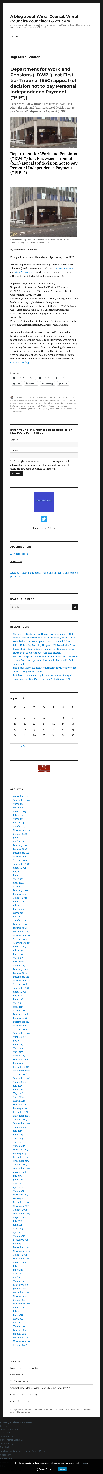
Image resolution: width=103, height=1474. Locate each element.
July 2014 (18, 1176)
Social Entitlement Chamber (61, 409)
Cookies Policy (76, 1409)
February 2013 (20, 1239)
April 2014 (18, 1187)
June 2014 (18, 1179)
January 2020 (20, 928)
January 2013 (20, 1243)
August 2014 (19, 1172)
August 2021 (19, 867)
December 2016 (21, 1067)
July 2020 (18, 905)
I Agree (62, 1469)
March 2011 (19, 1326)
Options (3, 1426)
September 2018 (21, 988)
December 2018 (21, 976)
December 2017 (21, 1021)
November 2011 (21, 1296)
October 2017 (20, 1029)
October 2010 (20, 1345)
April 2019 (18, 961)
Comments (16, 1374)
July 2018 (18, 995)
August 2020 (19, 901)
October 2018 (20, 984)
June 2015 (18, 1134)
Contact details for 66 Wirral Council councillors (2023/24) (40, 1388)
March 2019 (19, 965)
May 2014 (18, 1183)
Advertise (15, 1361)
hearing (54, 403)
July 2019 (18, 950)
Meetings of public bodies (24, 1368)
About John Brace (20, 1401)
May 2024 (18, 803)
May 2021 (18, 879)
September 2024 (22, 800)
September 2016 (21, 1078)
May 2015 (18, 1138)
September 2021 (21, 864)
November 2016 (21, 1070)
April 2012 (18, 1277)
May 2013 (18, 1228)
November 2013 (21, 1206)
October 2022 (20, 834)
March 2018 (19, 1010)
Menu (16, 36)
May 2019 (18, 958)
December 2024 (21, 796)
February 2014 (20, 1194)
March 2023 (19, 826)
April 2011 (18, 1322)
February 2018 (20, 1014)
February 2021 (20, 890)
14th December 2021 (63, 268)
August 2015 (19, 1127)
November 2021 (21, 856)
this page (83, 1463)
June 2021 (18, 875)
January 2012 (20, 1288)
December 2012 (21, 1247)
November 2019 (21, 935)
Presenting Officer (27, 409)
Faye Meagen (28, 403)
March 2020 (19, 920)
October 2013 (20, 1209)
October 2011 (20, 1300)
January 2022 (20, 849)
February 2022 (20, 845)
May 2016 (18, 1093)
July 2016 (18, 1085)
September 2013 (21, 1213)
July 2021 (18, 871)
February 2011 (20, 1330)
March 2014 (19, 1191)
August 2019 (19, 946)
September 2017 (21, 1033)
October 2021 (20, 860)
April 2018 (18, 1006)
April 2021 (18, 882)
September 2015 (21, 1123)
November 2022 (21, 830)
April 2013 (18, 1232)
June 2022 (18, 837)
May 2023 (18, 819)
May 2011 (18, 1318)
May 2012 (18, 1273)
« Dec (24, 746)
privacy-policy (6, 1436)
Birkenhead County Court (61, 397)
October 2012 (20, 1254)
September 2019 (21, 943)
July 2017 (17, 1040)
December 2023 (21, 807)
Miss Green (30, 406)
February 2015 (20, 1149)
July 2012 (18, 1266)
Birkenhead (44, 397)
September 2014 (21, 1168)
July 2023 (18, 815)
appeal (13, 400)
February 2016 (20, 1104)
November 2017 (21, 1025)
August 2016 (19, 1082)
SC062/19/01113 (42, 409)
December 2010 (21, 1337)
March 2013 (19, 1236)
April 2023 (18, 822)
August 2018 (19, 991)
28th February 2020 (25, 272)
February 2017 (20, 1059)
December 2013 (21, 1202)
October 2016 (20, 1074)
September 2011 (21, 1303)
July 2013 (17, 1221)
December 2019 (21, 931)
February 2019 (20, 969)
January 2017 (20, 1063)
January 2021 (20, 894)
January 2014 (20, 1198)
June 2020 (18, 909)
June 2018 (18, 999)
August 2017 (19, 1037)
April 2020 (18, 916)
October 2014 (20, 1164)
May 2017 (18, 1048)
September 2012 (21, 1258)
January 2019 (20, 973)
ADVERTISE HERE (19, 554)
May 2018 (18, 1003)
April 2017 (18, 1052)
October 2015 (20, 1119)
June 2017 (18, 1044)
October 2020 (20, 897)
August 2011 (19, 1307)
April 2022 (18, 841)
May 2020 (18, 912)
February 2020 (20, 924)
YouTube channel (19, 1381)
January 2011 (19, 1333)
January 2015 (20, 1153)
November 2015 (21, 1115)
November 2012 (21, 1251)
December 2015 (21, 1112)
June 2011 (18, 1315)
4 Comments (16, 411)
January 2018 (20, 1018)
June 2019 (18, 954)
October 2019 (20, 939)
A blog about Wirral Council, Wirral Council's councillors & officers (44, 18)
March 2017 (19, 1055)
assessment (22, 400)
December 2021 (21, 852)
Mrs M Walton (42, 406)
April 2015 (18, 1142)
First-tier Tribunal (42, 403)
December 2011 (21, 1292)
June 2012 (18, 1270)
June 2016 (18, 1089)
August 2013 (19, 1217)
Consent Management (9, 1429)
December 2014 (21, 1157)
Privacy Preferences (47, 1469)
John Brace (19, 397)
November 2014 (21, 1161)
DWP (19, 403)
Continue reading (19, 362)
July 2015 (18, 1130)
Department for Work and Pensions (43, 400)
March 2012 (19, 1281)
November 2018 (21, 980)
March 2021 (19, 886)
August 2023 (19, 811)
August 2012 (19, 1262)
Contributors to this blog (23, 1394)
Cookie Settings (6, 1433)
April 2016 (18, 1097)
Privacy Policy (38, 1451)
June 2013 (18, 1224)
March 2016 (19, 1100)
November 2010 (21, 1341)
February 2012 (20, 1285)
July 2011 (17, 1311)
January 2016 (20, 1108)
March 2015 (19, 1145)
